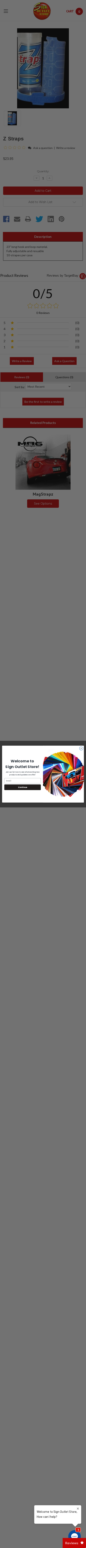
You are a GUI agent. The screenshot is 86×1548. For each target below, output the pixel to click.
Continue (22, 787)
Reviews (71, 1543)
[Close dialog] (81, 748)
